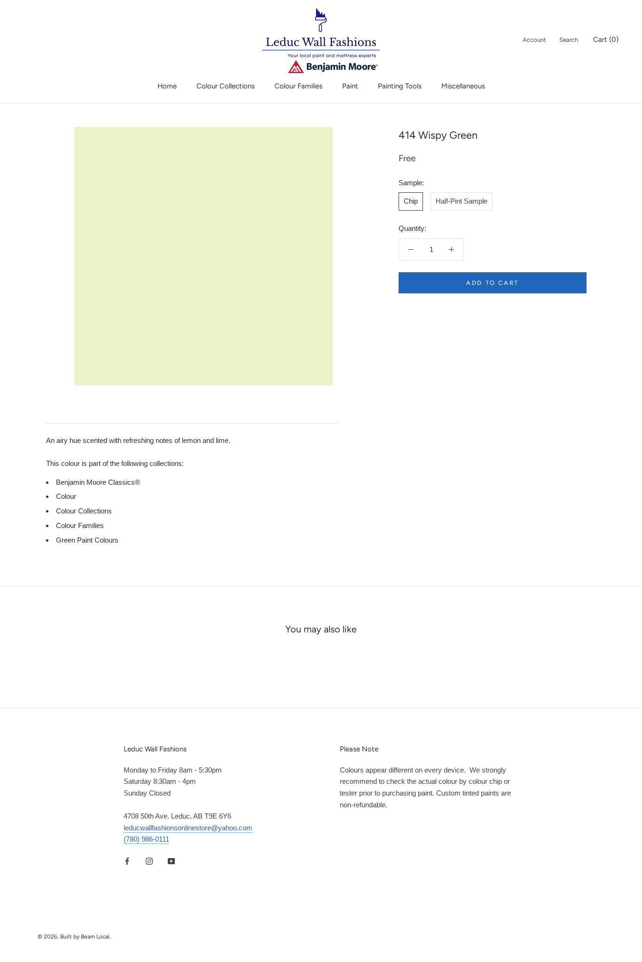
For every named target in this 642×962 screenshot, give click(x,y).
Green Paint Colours (87, 540)
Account (534, 39)
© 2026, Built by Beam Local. (74, 936)
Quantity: (412, 228)
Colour (66, 496)
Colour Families (298, 86)
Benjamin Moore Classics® (98, 482)
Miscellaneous (463, 86)
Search (568, 39)
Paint (350, 86)
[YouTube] (171, 861)
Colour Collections (225, 86)
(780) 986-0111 (146, 839)
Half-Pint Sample (461, 201)
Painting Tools (400, 86)
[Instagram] (149, 861)
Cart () (606, 39)
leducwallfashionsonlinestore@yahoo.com (188, 828)
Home (167, 86)
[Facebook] (127, 861)
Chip (411, 201)
